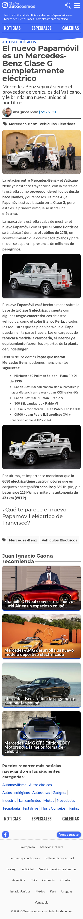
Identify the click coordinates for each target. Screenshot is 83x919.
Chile (33, 880)
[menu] (77, 5)
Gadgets (59, 792)
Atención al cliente (51, 847)
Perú (53, 891)
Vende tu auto (69, 834)
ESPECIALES (41, 28)
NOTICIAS (12, 28)
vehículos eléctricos (57, 124)
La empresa (27, 847)
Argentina (18, 880)
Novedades (66, 800)
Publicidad (27, 869)
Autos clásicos (40, 784)
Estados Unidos (20, 891)
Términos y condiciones (24, 858)
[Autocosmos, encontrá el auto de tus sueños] (18, 5)
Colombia (48, 880)
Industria (9, 800)
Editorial (19, 15)
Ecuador (65, 880)
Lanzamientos (30, 800)
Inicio (7, 15)
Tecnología (11, 808)
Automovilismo (14, 784)
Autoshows (41, 792)
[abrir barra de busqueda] (68, 5)
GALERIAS (70, 28)
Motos (48, 800)
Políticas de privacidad (59, 858)
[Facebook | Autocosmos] (5, 834)
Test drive (30, 808)
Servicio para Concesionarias (57, 869)
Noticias (32, 15)
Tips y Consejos (53, 808)
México (40, 891)
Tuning (73, 808)
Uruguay (67, 891)
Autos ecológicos (19, 42)
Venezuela (41, 902)
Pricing (11, 869)
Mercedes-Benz (23, 124)
